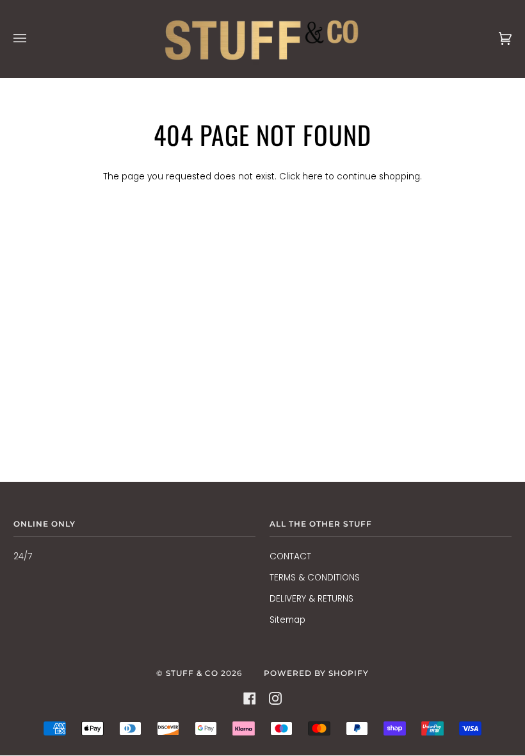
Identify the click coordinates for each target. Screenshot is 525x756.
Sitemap (287, 620)
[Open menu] (32, 39)
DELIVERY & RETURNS (311, 599)
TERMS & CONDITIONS (315, 577)
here (312, 176)
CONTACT (290, 556)
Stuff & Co (192, 673)
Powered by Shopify (316, 673)
